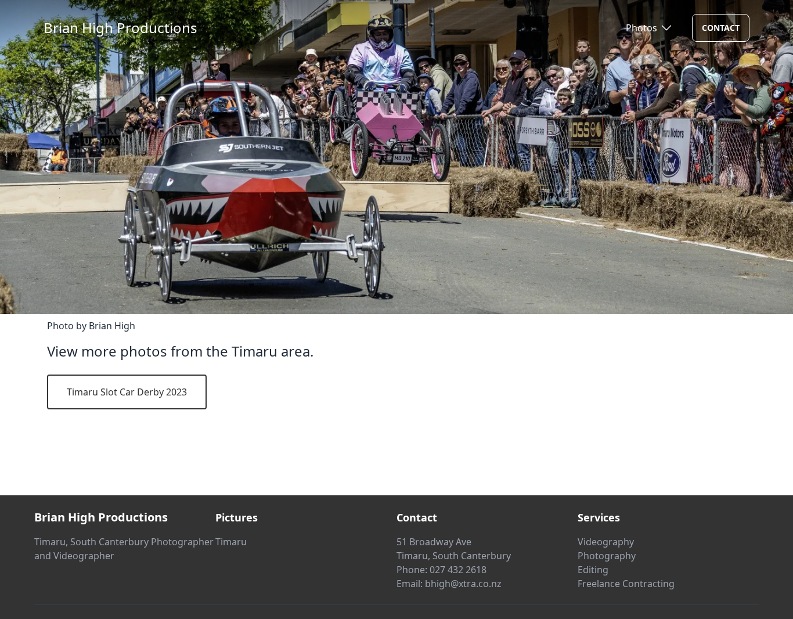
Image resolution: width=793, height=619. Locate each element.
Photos (641, 27)
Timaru (231, 541)
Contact (721, 27)
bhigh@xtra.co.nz (463, 583)
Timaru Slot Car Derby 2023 (127, 392)
